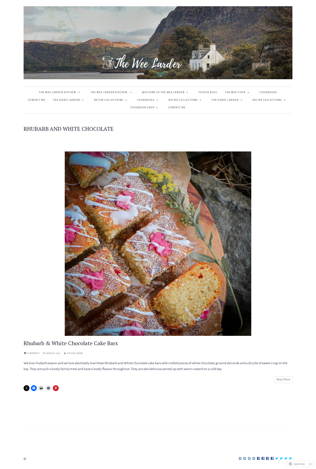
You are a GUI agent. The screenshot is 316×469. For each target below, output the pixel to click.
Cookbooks (268, 92)
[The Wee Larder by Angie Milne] (158, 42)
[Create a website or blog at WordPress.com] (25, 459)
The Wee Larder (75, 353)
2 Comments (33, 353)
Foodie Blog (208, 92)
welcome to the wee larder (163, 92)
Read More (283, 379)
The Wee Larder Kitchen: (58, 92)
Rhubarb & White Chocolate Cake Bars (71, 343)
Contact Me (36, 100)
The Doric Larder (66, 100)
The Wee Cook (235, 92)
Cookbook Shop (142, 107)
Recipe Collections (108, 100)
